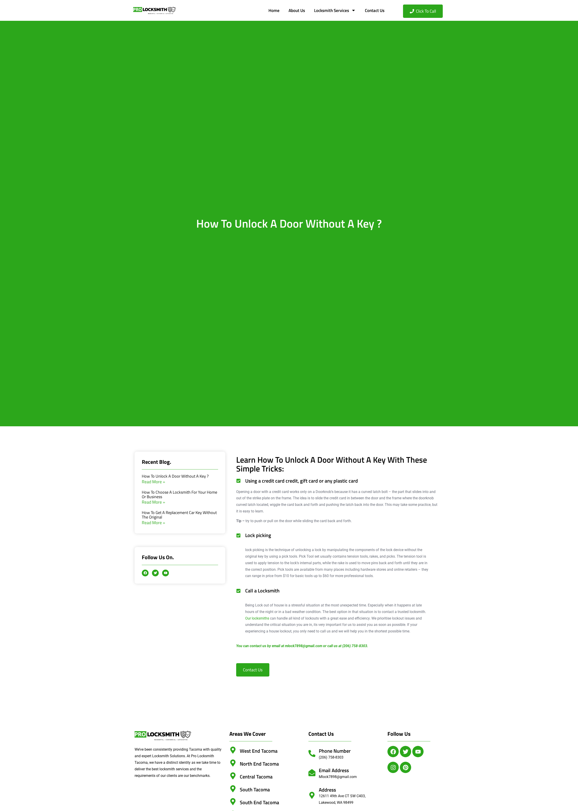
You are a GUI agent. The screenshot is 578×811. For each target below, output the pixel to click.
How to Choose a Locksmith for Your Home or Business (179, 494)
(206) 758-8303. (355, 646)
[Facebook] (393, 751)
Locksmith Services (331, 10)
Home (274, 10)
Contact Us (375, 10)
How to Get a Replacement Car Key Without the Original (179, 514)
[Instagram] (393, 767)
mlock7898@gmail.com (303, 646)
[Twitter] (405, 751)
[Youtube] (418, 751)
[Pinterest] (405, 767)
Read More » (153, 481)
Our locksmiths (257, 618)
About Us (297, 10)
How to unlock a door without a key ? (175, 476)
